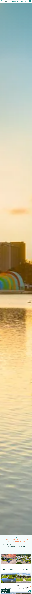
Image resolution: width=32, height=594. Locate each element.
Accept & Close (3, 592)
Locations (18, 1)
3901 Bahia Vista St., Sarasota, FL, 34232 (22, 569)
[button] (30, 1)
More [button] (27, 1)
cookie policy (3, 591)
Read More (15, 548)
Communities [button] (23, 1)
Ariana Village (4, 565)
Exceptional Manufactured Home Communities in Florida (16, 540)
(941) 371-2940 (20, 567)
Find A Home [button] (13, 1)
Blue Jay (18, 584)
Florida (16, 537)
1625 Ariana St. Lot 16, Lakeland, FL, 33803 (7, 569)
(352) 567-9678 (20, 586)
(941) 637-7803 (4, 586)
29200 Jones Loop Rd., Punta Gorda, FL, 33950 (8, 588)
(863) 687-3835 (4, 567)
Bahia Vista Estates (20, 565)
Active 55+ (3, 566)
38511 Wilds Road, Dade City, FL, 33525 (22, 588)
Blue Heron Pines (5, 584)
